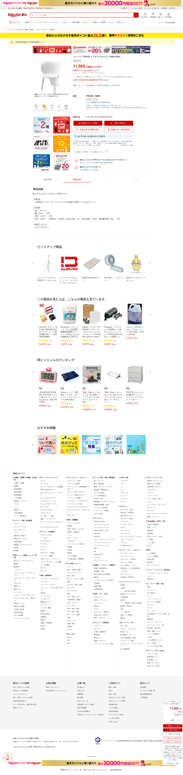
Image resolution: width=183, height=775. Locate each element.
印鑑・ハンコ (151, 527)
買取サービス (17, 708)
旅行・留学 (71, 576)
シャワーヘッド (46, 605)
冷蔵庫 (95, 22)
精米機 (16, 567)
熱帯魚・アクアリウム (128, 594)
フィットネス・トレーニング (157, 505)
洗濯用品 (150, 533)
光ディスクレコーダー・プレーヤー (52, 494)
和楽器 (69, 553)
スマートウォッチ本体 (74, 504)
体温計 (43, 629)
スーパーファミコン (100, 560)
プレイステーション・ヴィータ (104, 539)
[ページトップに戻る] (179, 469)
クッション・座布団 (154, 602)
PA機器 (69, 526)
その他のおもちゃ (126, 545)
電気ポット (17, 586)
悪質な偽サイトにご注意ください (44, 746)
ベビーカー (124, 571)
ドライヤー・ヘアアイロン (50, 579)
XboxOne (97, 533)
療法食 (123, 618)
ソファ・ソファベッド (154, 599)
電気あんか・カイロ (20, 539)
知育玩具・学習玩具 (127, 512)
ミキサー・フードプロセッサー (24, 595)
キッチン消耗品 (99, 493)
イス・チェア (41, 30)
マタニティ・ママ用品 (128, 559)
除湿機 (16, 551)
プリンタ (44, 547)
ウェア (149, 502)
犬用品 (123, 588)
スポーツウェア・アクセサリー (157, 514)
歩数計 (43, 620)
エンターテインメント (74, 573)
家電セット (29, 22)
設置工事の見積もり (20, 701)
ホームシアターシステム (49, 504)
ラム (122, 490)
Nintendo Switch (99, 521)
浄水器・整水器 (19, 609)
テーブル (150, 605)
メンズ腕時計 (151, 553)
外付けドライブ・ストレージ (50, 559)
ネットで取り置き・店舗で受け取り (25, 704)
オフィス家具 (151, 643)
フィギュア (124, 521)
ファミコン (97, 557)
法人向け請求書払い (84, 711)
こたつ (16, 533)
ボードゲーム (125, 533)
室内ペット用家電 (126, 615)
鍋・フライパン (99, 481)
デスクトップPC (46, 535)
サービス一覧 (77, 770)
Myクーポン (81, 701)
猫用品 (123, 585)
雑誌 (68, 594)
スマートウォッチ (153, 565)
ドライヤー (54, 22)
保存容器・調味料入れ (101, 490)
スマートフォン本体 (74, 481)
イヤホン (65, 22)
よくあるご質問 (137, 8)
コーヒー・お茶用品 (100, 508)
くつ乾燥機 (17, 498)
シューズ (150, 493)
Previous (30, 49)
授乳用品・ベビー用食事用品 (130, 568)
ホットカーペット (20, 530)
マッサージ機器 (46, 608)
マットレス (151, 590)
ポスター (70, 629)
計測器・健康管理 (100, 632)
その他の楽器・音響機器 (75, 559)
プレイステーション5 (101, 524)
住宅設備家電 (18, 513)
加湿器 (16, 548)
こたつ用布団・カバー (154, 640)
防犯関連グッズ (152, 657)
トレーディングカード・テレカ (131, 536)
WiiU (95, 548)
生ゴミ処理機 (18, 615)
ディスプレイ (45, 544)
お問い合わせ (113, 722)
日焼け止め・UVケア (101, 615)
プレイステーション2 (101, 545)
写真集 (69, 626)
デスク (149, 608)
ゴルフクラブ (151, 490)
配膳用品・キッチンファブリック (105, 502)
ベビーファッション (127, 556)
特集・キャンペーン (52, 687)
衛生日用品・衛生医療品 (102, 574)
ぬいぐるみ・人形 (126, 509)
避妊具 (96, 577)
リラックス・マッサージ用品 (103, 644)
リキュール (124, 493)
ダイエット (97, 629)
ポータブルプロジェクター (50, 527)
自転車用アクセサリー (154, 487)
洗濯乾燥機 (17, 489)
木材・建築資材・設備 (128, 638)
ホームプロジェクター (48, 498)
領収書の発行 (113, 704)
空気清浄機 (75, 22)
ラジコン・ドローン (127, 524)
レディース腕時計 (153, 556)
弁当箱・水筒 (98, 499)
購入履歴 (80, 697)
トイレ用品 (151, 542)
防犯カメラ (124, 632)
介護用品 (97, 583)
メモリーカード (46, 513)
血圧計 (43, 626)
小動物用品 (124, 597)
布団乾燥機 (17, 495)
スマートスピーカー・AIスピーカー (52, 523)
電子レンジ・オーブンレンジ (23, 561)
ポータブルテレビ (47, 510)
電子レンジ (121, 22)
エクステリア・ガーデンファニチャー (132, 645)
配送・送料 (112, 687)
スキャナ (44, 550)
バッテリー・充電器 (74, 498)
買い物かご (81, 687)
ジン (122, 487)
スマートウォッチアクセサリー (77, 507)
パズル (123, 527)
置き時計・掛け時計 (154, 628)
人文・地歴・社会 (73, 597)
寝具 (148, 587)
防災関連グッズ (126, 635)
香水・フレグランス (100, 618)
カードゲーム (125, 530)
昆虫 (122, 609)
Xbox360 (97, 536)
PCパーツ (44, 568)
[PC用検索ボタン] (136, 15)
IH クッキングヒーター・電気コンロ (25, 599)
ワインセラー (18, 592)
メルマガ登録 (113, 708)
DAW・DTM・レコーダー (75, 529)
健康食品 (97, 635)
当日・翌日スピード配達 (21, 687)
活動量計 (44, 617)
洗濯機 (103, 22)
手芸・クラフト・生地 (154, 536)
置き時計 (150, 562)
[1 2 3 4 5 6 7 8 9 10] (80, 85)
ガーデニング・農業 (127, 641)
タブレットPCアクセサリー (76, 492)
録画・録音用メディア (48, 490)
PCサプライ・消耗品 (48, 553)
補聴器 (43, 611)
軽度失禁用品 (98, 589)
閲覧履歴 (80, 694)
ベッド (149, 596)
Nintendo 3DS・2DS (101, 530)
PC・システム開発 (73, 614)
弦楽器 (69, 550)
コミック (70, 567)
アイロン (17, 504)
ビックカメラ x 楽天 (15, 8)
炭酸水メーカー (19, 603)
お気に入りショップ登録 (117, 701)
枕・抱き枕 (151, 593)
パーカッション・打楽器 (75, 544)
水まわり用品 (98, 514)
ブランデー (124, 499)
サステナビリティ (102, 770)
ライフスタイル (72, 591)
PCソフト (44, 571)
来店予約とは (125, 145)
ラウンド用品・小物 (154, 499)
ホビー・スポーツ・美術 (75, 579)
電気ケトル (17, 589)
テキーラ (123, 502)
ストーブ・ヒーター (20, 527)
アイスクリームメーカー (22, 618)
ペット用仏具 (125, 612)
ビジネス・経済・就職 (74, 585)
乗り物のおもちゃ (126, 515)
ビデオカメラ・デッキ (48, 501)
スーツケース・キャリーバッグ (157, 573)
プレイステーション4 (101, 527)
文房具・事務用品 (153, 524)
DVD (68, 643)
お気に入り (81, 691)
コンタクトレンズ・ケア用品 (103, 580)
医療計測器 (97, 586)
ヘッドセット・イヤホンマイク (77, 501)
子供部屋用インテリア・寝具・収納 (158, 615)
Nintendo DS (98, 554)
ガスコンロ (17, 583)
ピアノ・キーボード (74, 523)
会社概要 (164, 8)
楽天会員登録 (170, 22)
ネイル (96, 609)
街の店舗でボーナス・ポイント (56, 691)
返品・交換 (112, 694)
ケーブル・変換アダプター (76, 495)
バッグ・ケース (152, 496)
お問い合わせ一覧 (89, 770)
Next (152, 49)
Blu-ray (69, 637)
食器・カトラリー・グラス (103, 487)
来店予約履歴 (81, 708)
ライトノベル (71, 620)
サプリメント (98, 626)
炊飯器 (16, 564)
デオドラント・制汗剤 (101, 612)
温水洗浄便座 (45, 614)
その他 (51, 30)
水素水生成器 (18, 612)
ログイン (162, 22)
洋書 (68, 617)
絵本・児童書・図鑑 (74, 570)
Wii (95, 551)
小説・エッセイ (72, 603)
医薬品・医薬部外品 (100, 568)
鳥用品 (123, 600)
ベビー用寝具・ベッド (128, 565)
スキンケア (97, 597)
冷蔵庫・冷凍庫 (19, 483)
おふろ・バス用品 (126, 562)
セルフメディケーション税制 (22, 746)
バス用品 (150, 539)
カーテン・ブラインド (154, 622)
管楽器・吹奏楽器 (73, 532)
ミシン (16, 507)
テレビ (111, 22)
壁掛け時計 (151, 559)
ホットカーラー (46, 596)
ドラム (69, 535)
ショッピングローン (20, 694)
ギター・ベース (72, 538)
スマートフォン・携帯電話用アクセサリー (78, 488)
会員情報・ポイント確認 (85, 704)
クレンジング (98, 603)
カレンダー (71, 588)
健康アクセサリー (100, 641)
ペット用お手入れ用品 (128, 591)
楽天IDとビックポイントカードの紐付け (90, 715)
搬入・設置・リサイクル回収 (22, 697)
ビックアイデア (42, 22)
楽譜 (68, 582)
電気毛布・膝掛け (20, 536)
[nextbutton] (149, 263)
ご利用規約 (144, 697)
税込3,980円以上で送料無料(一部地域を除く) (39, 8)
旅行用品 (150, 579)
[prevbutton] (33, 263)
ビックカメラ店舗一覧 (151, 8)
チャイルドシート (126, 574)
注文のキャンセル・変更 (117, 697)
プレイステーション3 (101, 542)
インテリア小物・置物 (154, 646)
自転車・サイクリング (154, 481)
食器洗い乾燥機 (19, 606)
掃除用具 (150, 530)
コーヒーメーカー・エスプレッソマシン (25, 574)
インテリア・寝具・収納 (24, 30)
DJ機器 (69, 547)
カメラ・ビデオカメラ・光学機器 (52, 487)
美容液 (96, 606)
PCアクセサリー (46, 541)
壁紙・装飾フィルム (154, 631)
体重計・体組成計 (47, 623)
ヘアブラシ (44, 582)
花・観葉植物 (125, 649)
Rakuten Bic (17, 15)
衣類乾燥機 (17, 492)
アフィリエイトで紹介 (116, 715)
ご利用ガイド (125, 8)
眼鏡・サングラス (153, 517)
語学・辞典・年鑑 (73, 609)
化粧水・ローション (100, 600)
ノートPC (44, 538)
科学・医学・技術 (73, 611)
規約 (131, 145)
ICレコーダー (45, 507)
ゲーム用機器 (45, 565)
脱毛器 (43, 593)
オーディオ (44, 484)
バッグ (149, 576)
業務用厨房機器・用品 (101, 505)
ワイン (123, 484)
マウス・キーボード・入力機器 (51, 562)
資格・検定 (71, 623)
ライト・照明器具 (20, 516)
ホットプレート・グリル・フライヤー (25, 579)
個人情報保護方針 (146, 694)
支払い (111, 691)
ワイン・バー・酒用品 (101, 511)
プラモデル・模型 (126, 518)
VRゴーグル (71, 515)
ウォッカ (123, 496)
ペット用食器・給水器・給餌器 (131, 603)
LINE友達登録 (113, 711)
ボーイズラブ (71, 606)
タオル (149, 545)
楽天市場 (172, 8)
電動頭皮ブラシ (46, 602)
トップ (9, 30)
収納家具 (150, 619)
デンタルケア (45, 599)
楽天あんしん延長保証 (20, 691)
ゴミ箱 (149, 637)
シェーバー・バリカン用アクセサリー (52, 589)
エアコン (86, 22)
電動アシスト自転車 (154, 484)
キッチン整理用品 (100, 496)
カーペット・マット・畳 (155, 625)
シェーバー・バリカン (48, 585)
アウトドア (151, 511)
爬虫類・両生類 (126, 606)
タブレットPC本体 (73, 484)
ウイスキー (124, 481)
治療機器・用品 (99, 571)
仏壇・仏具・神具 (153, 666)
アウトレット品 (152, 654)
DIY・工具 (124, 626)
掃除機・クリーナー (20, 501)
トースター (17, 570)
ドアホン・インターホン (129, 629)
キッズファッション (127, 553)
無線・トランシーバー (48, 519)
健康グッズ (97, 638)
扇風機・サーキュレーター (23, 545)
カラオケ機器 (71, 556)
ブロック (123, 542)
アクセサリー (71, 541)
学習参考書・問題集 (74, 600)
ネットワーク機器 (47, 556)
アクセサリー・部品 (47, 516)
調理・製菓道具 (99, 484)
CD (68, 640)
